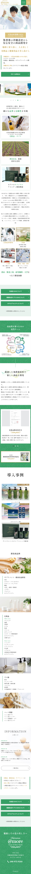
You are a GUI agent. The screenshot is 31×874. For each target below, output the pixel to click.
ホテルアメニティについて (15, 303)
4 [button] (18, 100)
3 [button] (15, 100)
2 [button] (13, 100)
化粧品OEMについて (15, 291)
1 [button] (11, 100)
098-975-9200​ (16, 861)
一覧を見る (15, 768)
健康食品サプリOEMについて (16, 297)
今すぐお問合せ (15, 74)
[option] (15, 89)
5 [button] (20, 100)
